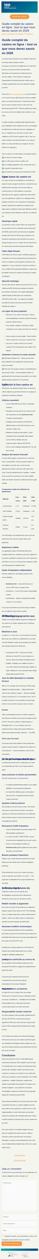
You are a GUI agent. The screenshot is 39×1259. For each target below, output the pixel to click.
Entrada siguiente (20, 1160)
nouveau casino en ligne (18, 94)
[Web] (19, 1231)
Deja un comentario (8, 34)
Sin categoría (19, 34)
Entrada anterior (19, 1155)
